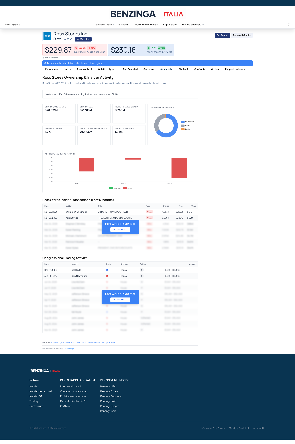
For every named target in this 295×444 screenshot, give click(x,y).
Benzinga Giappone (110, 396)
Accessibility (259, 428)
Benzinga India (108, 411)
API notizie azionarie (71, 342)
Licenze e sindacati (70, 386)
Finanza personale (191, 24)
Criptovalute (170, 24)
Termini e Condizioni (239, 428)
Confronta (199, 69)
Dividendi (184, 69)
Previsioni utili (84, 69)
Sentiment (149, 69)
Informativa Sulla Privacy (213, 428)
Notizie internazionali (146, 24)
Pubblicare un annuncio (73, 396)
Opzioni (215, 69)
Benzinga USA (108, 386)
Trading (34, 401)
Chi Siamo (65, 406)
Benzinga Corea (109, 391)
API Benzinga (56, 342)
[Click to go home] (147, 13)
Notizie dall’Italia (103, 24)
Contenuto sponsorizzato (74, 391)
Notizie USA (124, 24)
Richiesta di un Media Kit (73, 401)
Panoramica (51, 69)
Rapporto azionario (235, 69)
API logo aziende (108, 342)
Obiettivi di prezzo (107, 69)
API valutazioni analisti (90, 342)
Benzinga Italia (108, 401)
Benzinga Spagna (109, 406)
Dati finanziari (130, 69)
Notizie (67, 69)
